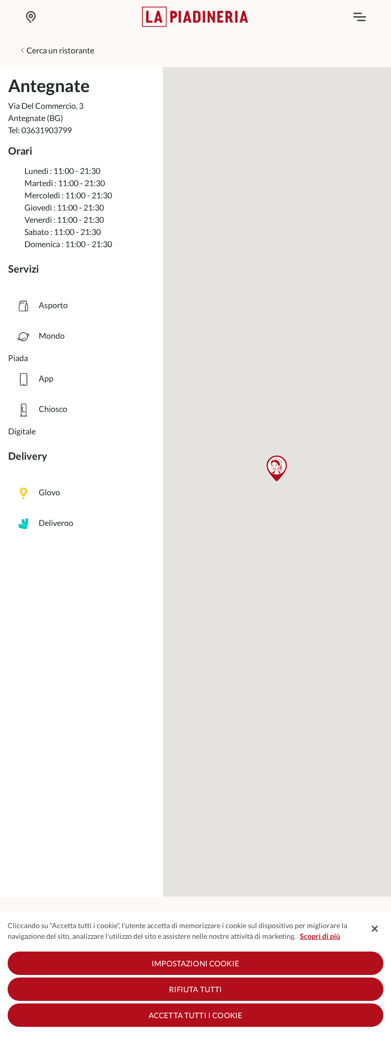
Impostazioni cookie (195, 963)
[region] (195, 974)
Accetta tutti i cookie (195, 1015)
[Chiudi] (375, 928)
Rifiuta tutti (195, 989)
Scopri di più (320, 936)
